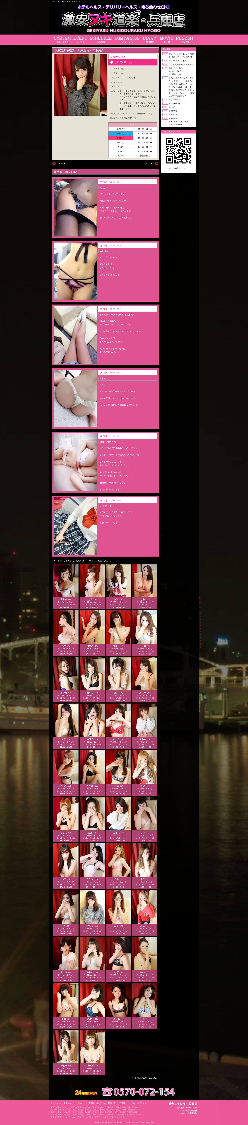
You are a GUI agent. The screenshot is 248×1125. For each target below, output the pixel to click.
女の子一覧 (101, 1103)
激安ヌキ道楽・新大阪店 (125, 1110)
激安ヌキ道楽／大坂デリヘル (114, 1117)
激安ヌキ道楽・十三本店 (103, 1110)
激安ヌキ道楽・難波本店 (80, 1107)
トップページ (56, 1103)
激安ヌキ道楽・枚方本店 (60, 1112)
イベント (80, 1103)
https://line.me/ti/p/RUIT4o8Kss (178, 171)
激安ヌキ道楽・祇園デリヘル (129, 1115)
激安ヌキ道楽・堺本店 (81, 1112)
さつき (78, 1)
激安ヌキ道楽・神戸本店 (60, 1115)
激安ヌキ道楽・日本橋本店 (103, 1107)
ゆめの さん (62, 163)
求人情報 (121, 1103)
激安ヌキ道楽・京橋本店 (82, 1110)
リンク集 (131, 1103)
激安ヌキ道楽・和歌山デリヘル (63, 1117)
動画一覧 (111, 1103)
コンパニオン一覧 (66, 1)
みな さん (150, 163)
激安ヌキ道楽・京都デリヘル (104, 1115)
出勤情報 (90, 1103)
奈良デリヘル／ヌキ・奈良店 (89, 1117)
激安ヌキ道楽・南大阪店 (102, 1112)
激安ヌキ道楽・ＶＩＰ (59, 1107)
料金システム (69, 1103)
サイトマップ (142, 1103)
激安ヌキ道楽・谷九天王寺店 (127, 1107)
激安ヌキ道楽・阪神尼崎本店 (126, 1112)
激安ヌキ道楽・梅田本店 (60, 1110)
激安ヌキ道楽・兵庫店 (81, 1115)
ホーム (54, 1)
